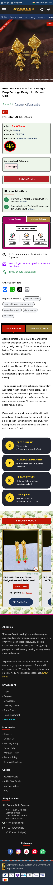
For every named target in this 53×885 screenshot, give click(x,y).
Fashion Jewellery (19, 17)
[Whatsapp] (43, 852)
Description (13, 328)
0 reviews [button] (19, 104)
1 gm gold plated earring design (18, 304)
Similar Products (26, 521)
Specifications (39, 328)
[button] (36, 569)
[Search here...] (42, 9)
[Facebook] (10, 852)
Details (23, 201)
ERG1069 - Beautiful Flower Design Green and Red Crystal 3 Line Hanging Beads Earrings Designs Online (19, 579)
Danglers (42, 17)
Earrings (32, 17)
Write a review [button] (33, 104)
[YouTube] (26, 852)
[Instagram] (18, 852)
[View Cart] (48, 9)
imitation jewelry (32, 299)
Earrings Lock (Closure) (16, 161)
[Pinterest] (35, 852)
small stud (8, 316)
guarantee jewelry (12, 310)
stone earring (30, 310)
